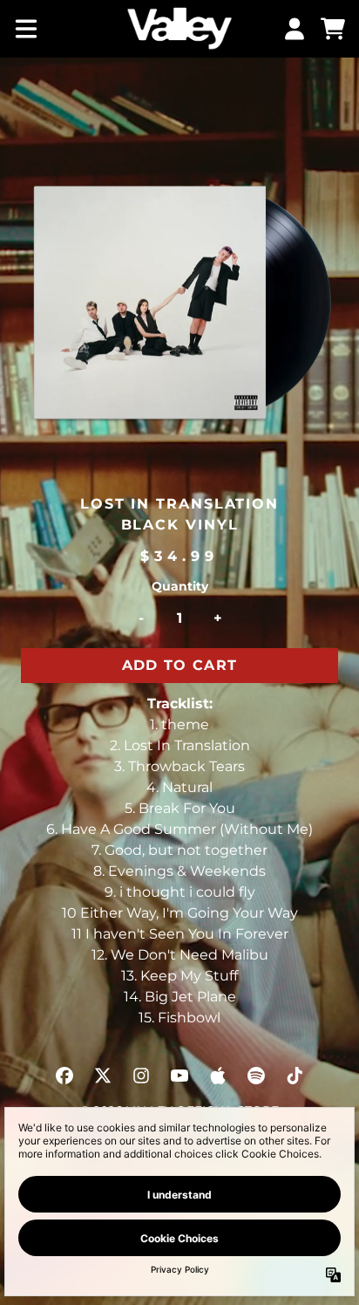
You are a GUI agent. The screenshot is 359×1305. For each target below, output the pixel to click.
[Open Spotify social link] (256, 1075)
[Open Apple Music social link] (218, 1075)
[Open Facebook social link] (64, 1075)
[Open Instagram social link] (141, 1075)
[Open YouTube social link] (179, 1075)
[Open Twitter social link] (103, 1075)
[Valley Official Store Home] (179, 29)
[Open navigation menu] (26, 29)
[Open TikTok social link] (294, 1075)
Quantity (180, 586)
